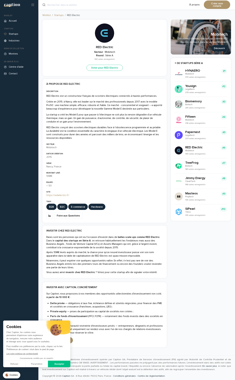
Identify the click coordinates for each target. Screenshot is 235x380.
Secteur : (50, 144)
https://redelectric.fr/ (57, 195)
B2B (51, 206)
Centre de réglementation (151, 375)
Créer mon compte (217, 5)
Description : (52, 91)
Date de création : (55, 154)
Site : (48, 192)
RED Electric (104, 47)
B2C (62, 206)
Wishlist (46, 15)
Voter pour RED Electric (104, 67)
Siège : (49, 163)
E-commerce (78, 206)
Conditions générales (124, 375)
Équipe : (50, 182)
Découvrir (219, 48)
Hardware (97, 206)
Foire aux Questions (68, 215)
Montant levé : (53, 173)
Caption (66, 375)
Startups (59, 15)
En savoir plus (209, 365)
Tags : (49, 201)
